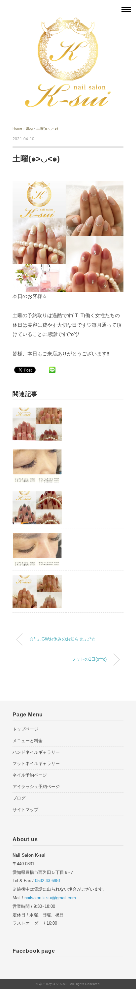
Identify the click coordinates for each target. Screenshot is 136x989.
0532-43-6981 (48, 880)
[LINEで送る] (52, 369)
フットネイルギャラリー (36, 763)
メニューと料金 (28, 740)
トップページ (25, 729)
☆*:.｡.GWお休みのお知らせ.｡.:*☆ (62, 639)
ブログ (19, 798)
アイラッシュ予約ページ (36, 786)
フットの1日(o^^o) (89, 659)
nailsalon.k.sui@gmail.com (50, 897)
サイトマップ (25, 809)
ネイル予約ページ (30, 775)
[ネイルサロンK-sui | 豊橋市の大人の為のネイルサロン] (68, 20)
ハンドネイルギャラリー (36, 752)
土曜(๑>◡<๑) (47, 128)
